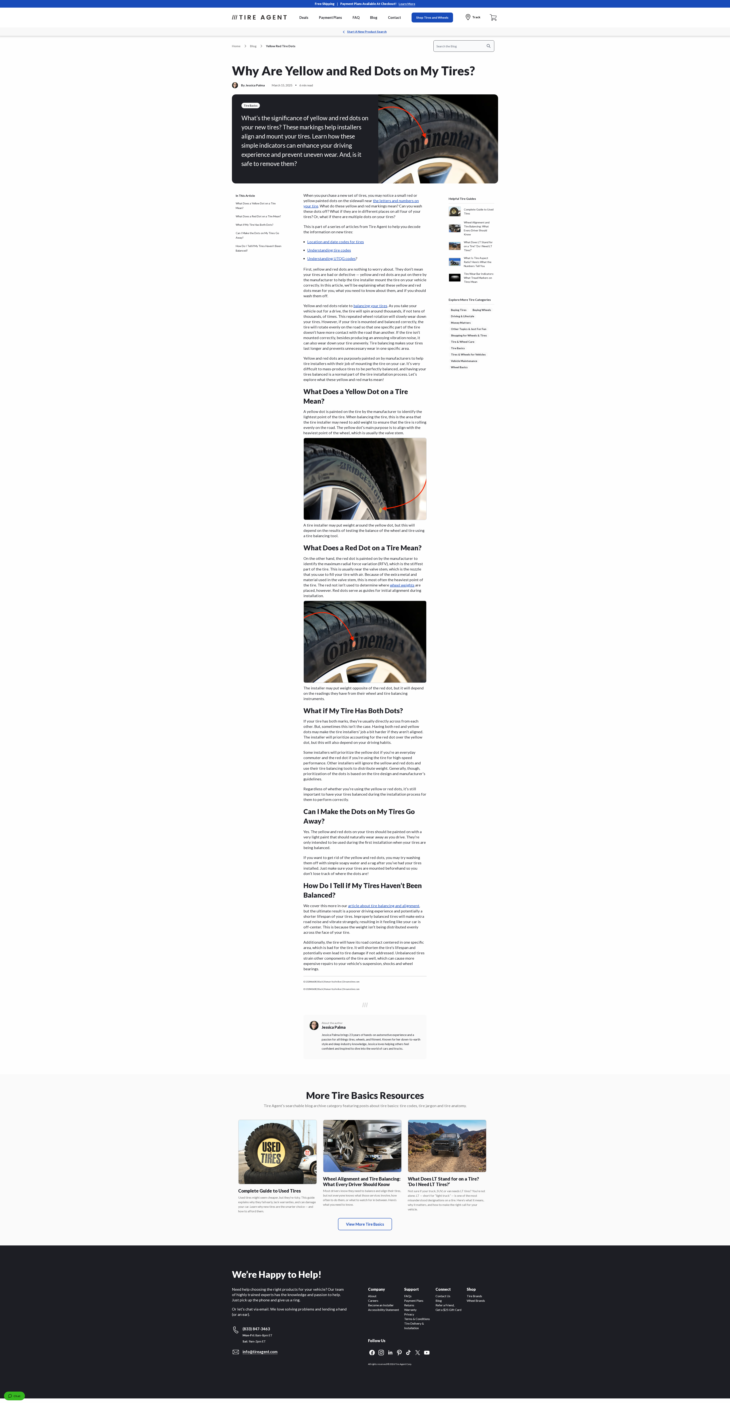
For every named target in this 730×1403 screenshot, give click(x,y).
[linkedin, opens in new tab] (390, 1352)
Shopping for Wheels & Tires (469, 335)
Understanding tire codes (329, 250)
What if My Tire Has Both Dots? (255, 224)
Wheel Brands (476, 1300)
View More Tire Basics (365, 1224)
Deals (303, 17)
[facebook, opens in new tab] (372, 1352)
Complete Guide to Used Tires (269, 1190)
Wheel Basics (459, 367)
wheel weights (402, 585)
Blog (373, 17)
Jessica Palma (255, 85)
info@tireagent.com (260, 1351)
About (372, 1296)
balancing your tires (370, 305)
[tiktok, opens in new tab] (409, 1352)
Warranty (410, 1309)
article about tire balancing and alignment (383, 905)
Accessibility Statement (383, 1309)
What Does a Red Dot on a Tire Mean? (258, 216)
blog (253, 46)
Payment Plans (330, 17)
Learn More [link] (407, 4)
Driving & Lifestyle (462, 316)
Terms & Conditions (417, 1319)
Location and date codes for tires (335, 241)
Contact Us (443, 1296)
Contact (394, 17)
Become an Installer (381, 1305)
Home (236, 46)
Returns (409, 1305)
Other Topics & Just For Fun (468, 329)
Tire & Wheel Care (462, 341)
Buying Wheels (482, 310)
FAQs (408, 1296)
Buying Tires (459, 310)
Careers (373, 1300)
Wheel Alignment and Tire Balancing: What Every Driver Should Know (362, 1181)
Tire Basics (458, 348)
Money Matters (461, 322)
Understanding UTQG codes (331, 258)
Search (490, 46)
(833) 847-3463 (256, 1329)
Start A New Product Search (367, 31)
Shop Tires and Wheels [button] (432, 17)
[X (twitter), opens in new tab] (418, 1352)
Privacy (409, 1314)
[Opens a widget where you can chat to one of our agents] (14, 1396)
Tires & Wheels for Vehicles (468, 354)
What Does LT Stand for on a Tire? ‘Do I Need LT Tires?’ (443, 1181)
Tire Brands (474, 1296)
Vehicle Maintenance (464, 361)
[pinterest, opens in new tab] (399, 1352)
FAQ (356, 17)
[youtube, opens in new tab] (427, 1352)
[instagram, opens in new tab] (381, 1352)
